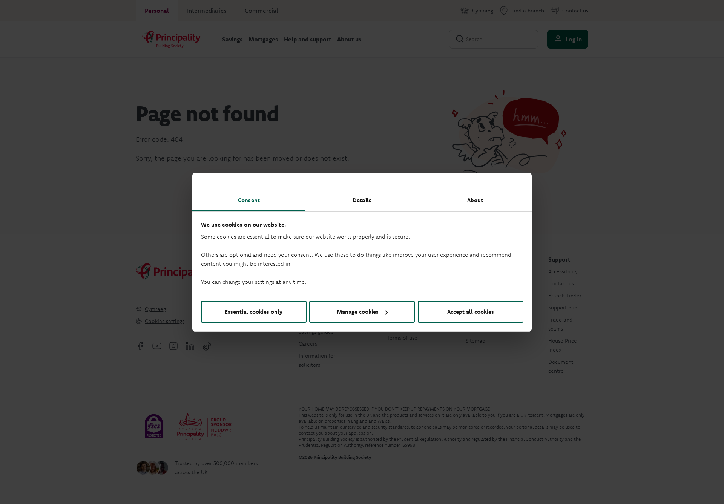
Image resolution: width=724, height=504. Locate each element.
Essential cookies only (253, 311)
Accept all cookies (470, 311)
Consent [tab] (249, 200)
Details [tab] (362, 200)
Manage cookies (358, 311)
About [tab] (475, 200)
